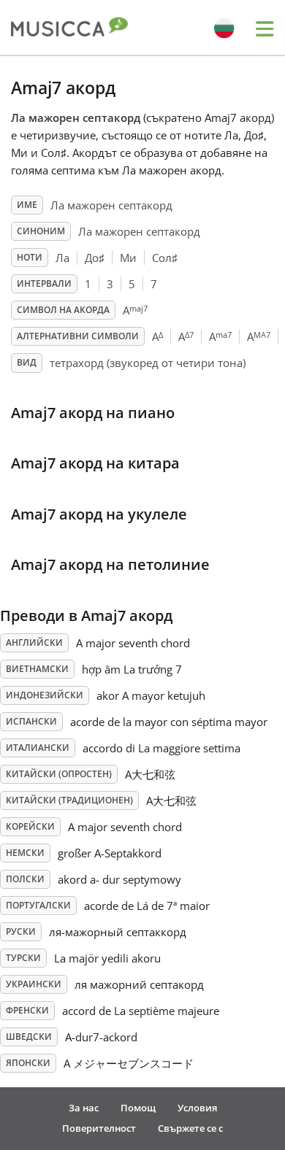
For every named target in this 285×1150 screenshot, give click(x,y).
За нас (84, 1107)
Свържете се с (190, 1128)
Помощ (138, 1107)
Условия (197, 1107)
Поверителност (99, 1128)
